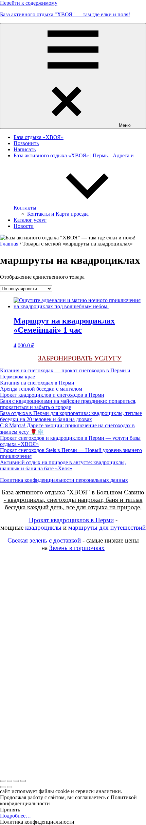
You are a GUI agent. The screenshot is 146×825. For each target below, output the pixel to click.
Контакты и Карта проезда (58, 214)
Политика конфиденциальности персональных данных (64, 480)
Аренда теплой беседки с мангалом (41, 389)
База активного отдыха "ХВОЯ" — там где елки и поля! (65, 14)
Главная (9, 244)
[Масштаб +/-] (2, 781)
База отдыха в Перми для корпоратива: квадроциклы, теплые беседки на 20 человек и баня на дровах (71, 416)
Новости (24, 226)
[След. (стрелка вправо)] (9, 787)
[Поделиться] (16, 781)
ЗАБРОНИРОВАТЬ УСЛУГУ (80, 358)
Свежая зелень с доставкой (44, 540)
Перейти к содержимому (28, 3)
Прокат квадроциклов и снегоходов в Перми (52, 395)
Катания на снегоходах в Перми (37, 383)
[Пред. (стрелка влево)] (2, 787)
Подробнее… (15, 816)
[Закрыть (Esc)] (23, 781)
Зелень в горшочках (77, 547)
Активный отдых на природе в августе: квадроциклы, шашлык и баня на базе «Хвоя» (63, 465)
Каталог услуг (30, 220)
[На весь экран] (9, 781)
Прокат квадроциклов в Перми (71, 520)
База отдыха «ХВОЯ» (38, 137)
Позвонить (26, 143)
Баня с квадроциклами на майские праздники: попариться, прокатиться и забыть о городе (68, 404)
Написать (25, 149)
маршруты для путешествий (107, 527)
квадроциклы (43, 527)
